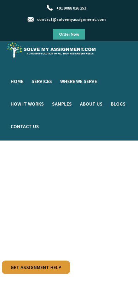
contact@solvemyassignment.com (71, 19)
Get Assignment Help (36, 267)
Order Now (69, 34)
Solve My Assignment (51, 51)
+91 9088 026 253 (71, 8)
